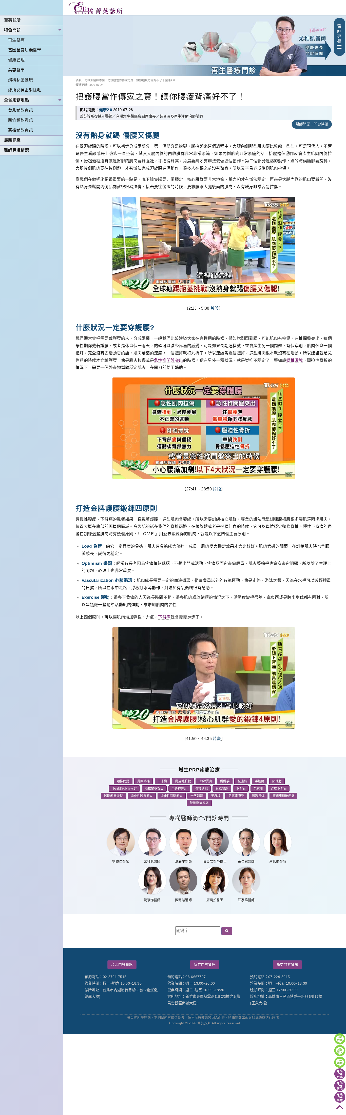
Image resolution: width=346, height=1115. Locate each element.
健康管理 (16, 60)
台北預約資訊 (20, 110)
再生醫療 (16, 40)
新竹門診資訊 (205, 964)
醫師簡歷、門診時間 (312, 124)
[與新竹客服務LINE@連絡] (339, 1050)
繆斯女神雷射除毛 (24, 90)
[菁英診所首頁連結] (96, 7)
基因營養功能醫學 (24, 50)
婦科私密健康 (20, 80)
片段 (214, 308)
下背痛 (164, 617)
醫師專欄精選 (16, 150)
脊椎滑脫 (294, 360)
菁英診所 (12, 20)
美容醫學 (16, 70)
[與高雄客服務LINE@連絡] (339, 1062)
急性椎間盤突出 (168, 360)
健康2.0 (105, 110)
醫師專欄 (339, 33)
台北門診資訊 (122, 964)
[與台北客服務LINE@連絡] (339, 1039)
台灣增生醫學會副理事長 (136, 116)
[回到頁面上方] (339, 1108)
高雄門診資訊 (287, 964)
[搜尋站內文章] (226, 931)
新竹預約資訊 (20, 120)
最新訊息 (12, 140)
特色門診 (12, 30)
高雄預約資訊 (20, 130)
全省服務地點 (16, 100)
